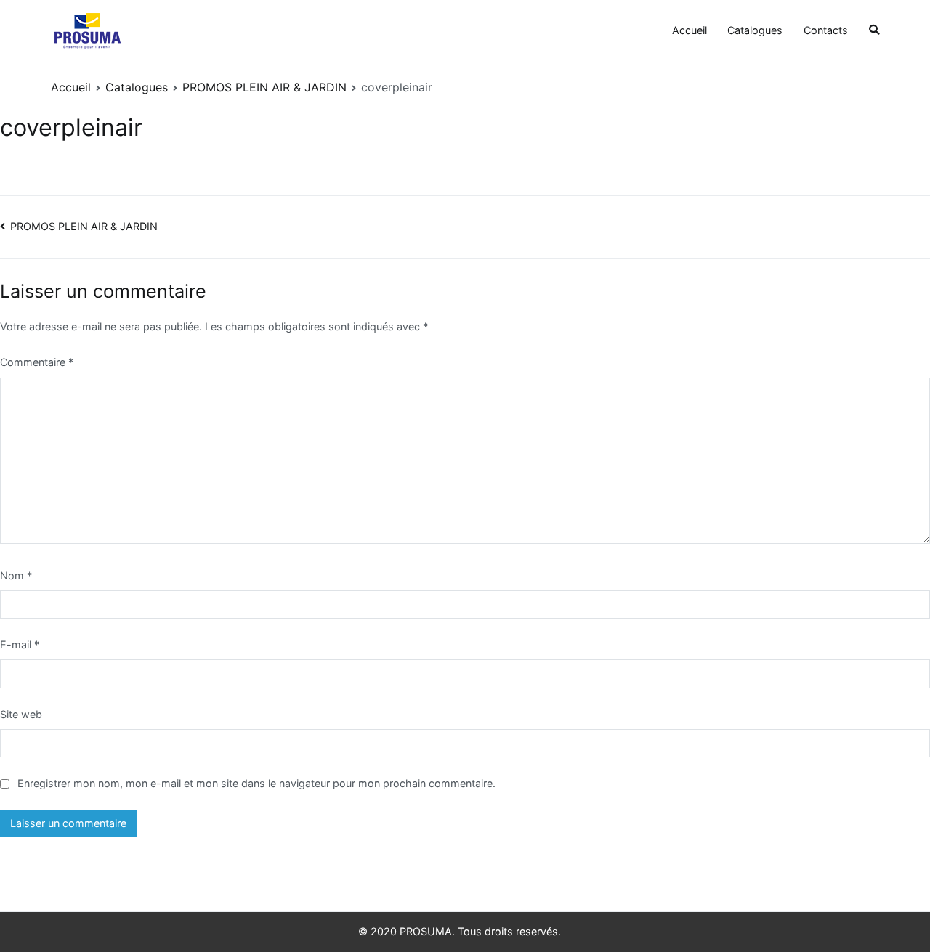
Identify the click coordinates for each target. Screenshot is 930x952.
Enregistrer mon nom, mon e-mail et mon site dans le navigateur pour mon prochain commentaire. (256, 783)
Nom (16, 575)
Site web (21, 714)
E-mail (19, 644)
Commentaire (36, 362)
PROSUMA (426, 931)
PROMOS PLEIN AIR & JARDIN (84, 226)
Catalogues (755, 30)
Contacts (826, 30)
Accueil (689, 30)
